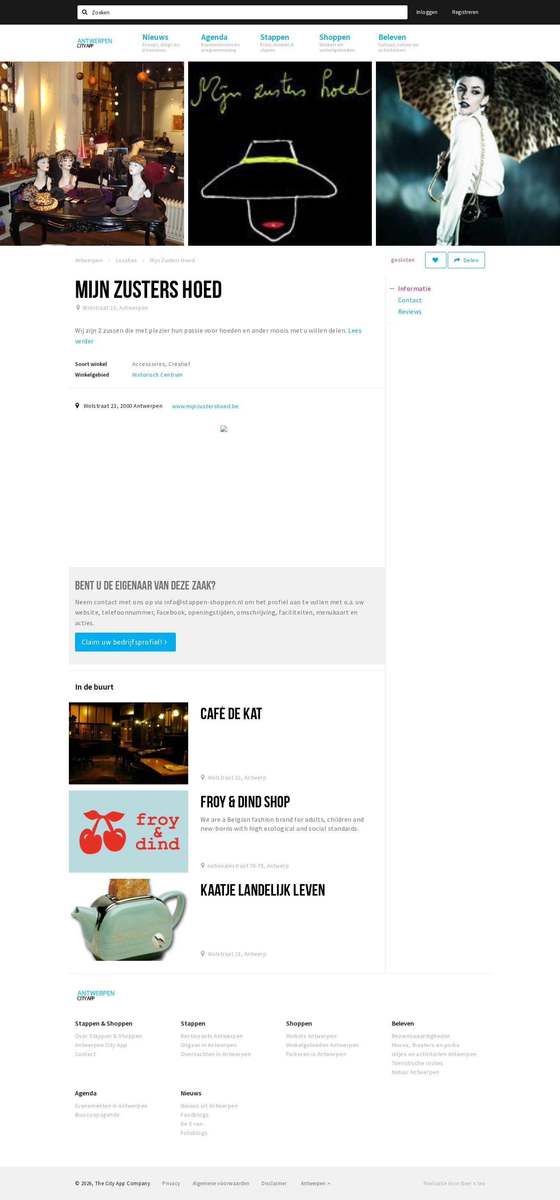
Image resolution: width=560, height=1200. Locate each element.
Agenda (86, 1093)
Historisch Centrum (157, 374)
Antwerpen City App (101, 1045)
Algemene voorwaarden (221, 1183)
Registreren (465, 12)
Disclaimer (274, 1183)
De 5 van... (194, 1123)
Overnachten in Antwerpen (216, 1054)
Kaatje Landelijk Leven (262, 889)
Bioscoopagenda (97, 1114)
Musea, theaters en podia (426, 1045)
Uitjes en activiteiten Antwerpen (434, 1054)
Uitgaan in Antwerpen (209, 1045)
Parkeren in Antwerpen (316, 1054)
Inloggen (427, 12)
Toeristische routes (418, 1063)
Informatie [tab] (414, 288)
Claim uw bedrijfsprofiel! (123, 642)
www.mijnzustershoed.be (205, 406)
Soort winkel (91, 364)
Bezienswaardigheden (421, 1036)
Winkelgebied (92, 374)
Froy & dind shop (245, 801)
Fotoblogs (194, 1132)
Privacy (171, 1183)
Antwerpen (314, 1183)
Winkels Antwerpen (311, 1036)
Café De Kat (231, 713)
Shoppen (299, 1023)
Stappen (193, 1023)
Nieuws (191, 1093)
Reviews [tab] (410, 311)
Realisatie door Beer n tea (454, 1183)
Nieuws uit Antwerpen (209, 1105)
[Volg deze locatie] (435, 260)
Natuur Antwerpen (415, 1072)
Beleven (403, 1023)
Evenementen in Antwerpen (111, 1105)
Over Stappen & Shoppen (108, 1036)
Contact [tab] (410, 300)
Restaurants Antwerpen (212, 1036)
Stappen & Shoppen (103, 1023)
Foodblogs (195, 1114)
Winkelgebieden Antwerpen (322, 1045)
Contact (85, 1054)
